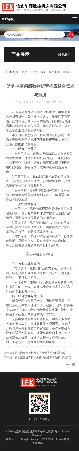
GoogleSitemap (29, 439)
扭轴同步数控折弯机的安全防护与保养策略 (40, 352)
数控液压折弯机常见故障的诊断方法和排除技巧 (43, 357)
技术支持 (54, 72)
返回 (68, 364)
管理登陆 (37, 443)
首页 (43, 72)
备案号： (11, 439)
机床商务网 (62, 439)
